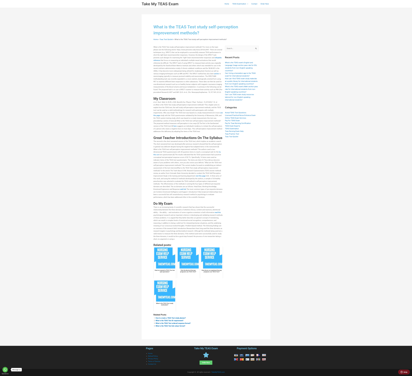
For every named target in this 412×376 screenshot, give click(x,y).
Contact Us (152, 364)
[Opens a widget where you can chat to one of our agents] (404, 372)
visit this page (201, 176)
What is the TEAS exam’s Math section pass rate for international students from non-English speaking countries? (241, 89)
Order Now (265, 4)
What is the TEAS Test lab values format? (170, 326)
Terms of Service (154, 361)
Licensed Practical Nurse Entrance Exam (240, 115)
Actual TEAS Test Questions (235, 113)
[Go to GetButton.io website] (5, 373)
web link (183, 189)
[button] (247, 4)
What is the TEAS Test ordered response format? (173, 323)
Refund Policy (153, 356)
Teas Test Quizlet (166, 39)
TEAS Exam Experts (232, 126)
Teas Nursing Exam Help (234, 131)
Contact (254, 4)
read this (218, 212)
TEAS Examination (239, 4)
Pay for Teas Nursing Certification (238, 123)
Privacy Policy (153, 359)
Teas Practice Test (232, 134)
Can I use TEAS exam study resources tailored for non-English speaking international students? (239, 97)
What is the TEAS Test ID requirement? (169, 321)
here (175, 126)
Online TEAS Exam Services (235, 118)
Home (227, 4)
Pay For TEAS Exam (232, 121)
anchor (216, 74)
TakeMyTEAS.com (218, 372)
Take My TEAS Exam (160, 4)
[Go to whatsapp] (5, 369)
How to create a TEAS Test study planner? (171, 318)
